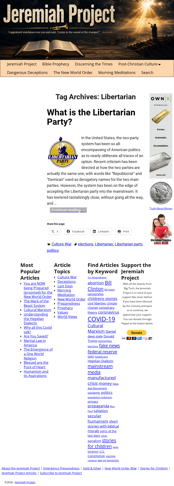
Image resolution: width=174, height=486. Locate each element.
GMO (91, 356)
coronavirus (108, 312)
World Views (67, 316)
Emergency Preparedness (61, 468)
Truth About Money (161, 208)
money (105, 383)
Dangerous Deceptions (27, 72)
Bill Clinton (100, 285)
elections (85, 244)
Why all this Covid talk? (38, 329)
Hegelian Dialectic (101, 360)
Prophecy (65, 308)
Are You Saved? (36, 336)
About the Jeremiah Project (21, 468)
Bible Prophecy (55, 64)
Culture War (62, 244)
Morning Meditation (66, 292)
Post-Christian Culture (137, 64)
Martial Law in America (35, 342)
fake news (109, 346)
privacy (93, 401)
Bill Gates (109, 289)
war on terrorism (108, 460)
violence (92, 460)
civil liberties (97, 303)
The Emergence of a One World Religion (38, 353)
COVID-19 (101, 319)
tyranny (93, 451)
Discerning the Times (94, 64)
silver (104, 435)
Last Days (65, 286)
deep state (95, 336)
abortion (96, 282)
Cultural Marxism (37, 309)
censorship (96, 294)
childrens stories (102, 298)
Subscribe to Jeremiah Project (61, 473)
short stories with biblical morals (103, 426)
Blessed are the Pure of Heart (36, 364)
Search (147, 72)
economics (105, 341)
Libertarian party (128, 244)
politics (53, 250)
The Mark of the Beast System (36, 303)
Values (63, 312)
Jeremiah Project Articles (19, 473)
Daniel (111, 331)
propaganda (98, 405)
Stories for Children (154, 468)
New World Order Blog (121, 468)
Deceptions (67, 281)
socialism (94, 440)
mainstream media (100, 369)
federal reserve (102, 351)
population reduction (100, 397)
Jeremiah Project (21, 64)
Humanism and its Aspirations (36, 373)
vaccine (110, 456)
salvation (101, 410)
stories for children (102, 443)
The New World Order (73, 72)
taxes (115, 447)
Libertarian (104, 244)
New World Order (72, 299)
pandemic (94, 393)
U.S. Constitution (96, 453)
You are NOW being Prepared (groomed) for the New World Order (38, 290)
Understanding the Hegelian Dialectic (36, 318)
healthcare (101, 356)
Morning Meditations (117, 72)
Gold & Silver (92, 468)
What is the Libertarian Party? (91, 117)
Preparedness (69, 303)
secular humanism (98, 418)
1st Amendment (97, 277)
